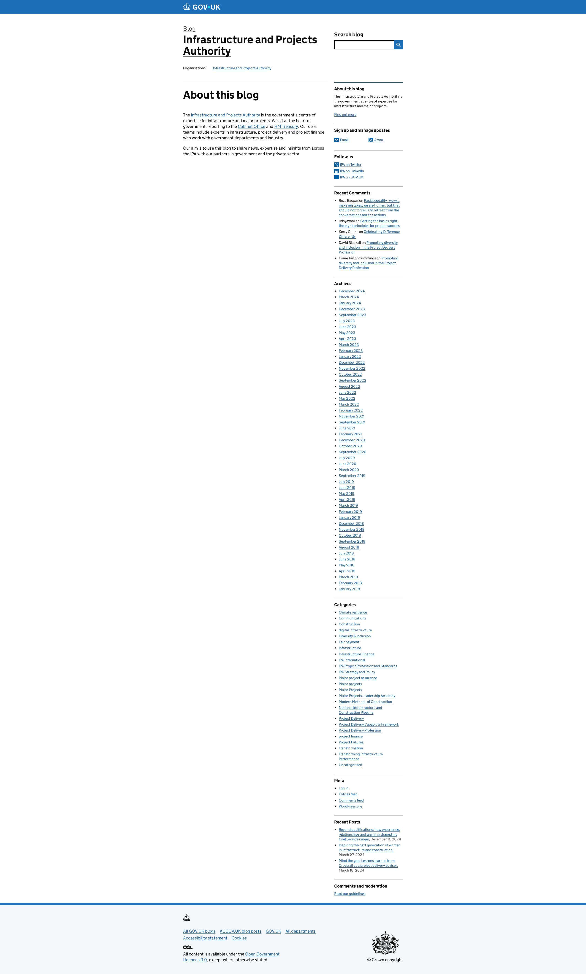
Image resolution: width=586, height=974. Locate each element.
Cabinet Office (251, 126)
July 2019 (346, 481)
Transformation (351, 748)
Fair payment (349, 642)
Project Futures (351, 742)
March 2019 (348, 505)
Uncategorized (350, 765)
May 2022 (347, 398)
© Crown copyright (385, 959)
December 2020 (352, 440)
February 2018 (350, 583)
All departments (300, 931)
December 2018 (351, 523)
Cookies (239, 938)
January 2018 (349, 589)
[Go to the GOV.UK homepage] (201, 7)
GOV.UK (273, 931)
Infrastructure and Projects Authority (250, 45)
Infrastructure (350, 648)
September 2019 (352, 476)
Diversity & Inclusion (355, 636)
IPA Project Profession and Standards (368, 666)
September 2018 (352, 541)
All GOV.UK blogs (199, 931)
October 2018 (350, 535)
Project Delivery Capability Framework (369, 724)
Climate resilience (353, 612)
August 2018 (349, 547)
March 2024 (349, 297)
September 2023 (352, 315)
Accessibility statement (205, 938)
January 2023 (350, 356)
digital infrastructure (355, 630)
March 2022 (349, 404)
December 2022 (352, 362)
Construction (349, 624)
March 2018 (348, 577)
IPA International (352, 660)
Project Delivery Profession (360, 730)
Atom (378, 140)
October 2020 (350, 446)
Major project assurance (358, 678)
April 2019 (347, 499)
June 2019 (347, 487)
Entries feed (348, 794)
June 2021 (347, 428)
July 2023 (347, 321)
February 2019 (350, 511)
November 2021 (351, 416)
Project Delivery (351, 718)
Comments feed (351, 800)
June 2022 (347, 392)
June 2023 (347, 327)
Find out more (345, 114)
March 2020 (349, 470)
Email (344, 140)
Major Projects (350, 690)
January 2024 (350, 303)
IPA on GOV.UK (352, 177)
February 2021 (350, 434)
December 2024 (352, 291)
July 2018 (346, 553)
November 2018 (351, 529)
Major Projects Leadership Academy (367, 696)
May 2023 (347, 333)
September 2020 (352, 452)
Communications (352, 618)
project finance (351, 736)
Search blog (349, 34)
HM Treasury (286, 126)
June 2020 (347, 464)
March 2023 (349, 344)
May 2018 (346, 565)
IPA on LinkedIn (352, 171)
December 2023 (352, 309)
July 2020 (347, 458)
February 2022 (351, 410)
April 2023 (347, 338)
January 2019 (349, 517)
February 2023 (351, 350)
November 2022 (352, 368)
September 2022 (352, 380)
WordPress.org (350, 806)
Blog (189, 28)
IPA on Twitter (350, 164)
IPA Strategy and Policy (357, 672)
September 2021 (352, 422)
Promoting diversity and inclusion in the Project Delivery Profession (368, 247)
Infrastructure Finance (356, 654)
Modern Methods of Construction (365, 702)
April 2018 (347, 571)
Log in (343, 788)
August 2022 (349, 386)
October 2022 (350, 374)
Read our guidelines (349, 893)
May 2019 (346, 493)
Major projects (350, 684)
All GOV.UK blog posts (240, 931)
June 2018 (347, 559)
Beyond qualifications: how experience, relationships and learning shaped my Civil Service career (369, 834)
